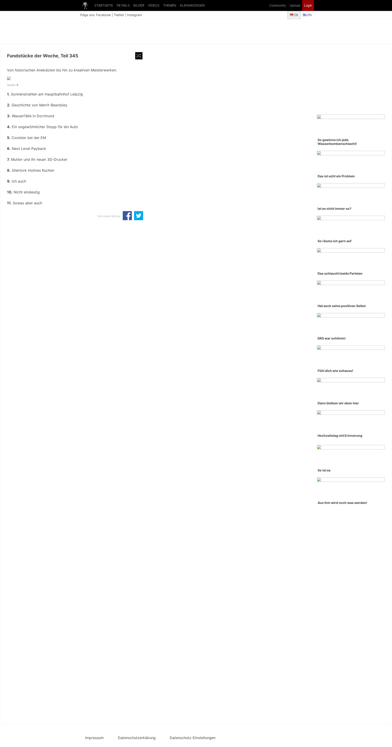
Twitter (119, 15)
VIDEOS (153, 5)
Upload (295, 5)
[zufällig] (138, 55)
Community (277, 5)
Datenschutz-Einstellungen (193, 737)
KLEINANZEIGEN (192, 5)
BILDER (138, 5)
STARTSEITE (103, 5)
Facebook (103, 15)
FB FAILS (123, 5)
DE (295, 15)
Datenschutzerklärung (137, 737)
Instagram (134, 15)
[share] (127, 216)
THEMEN (169, 5)
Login (308, 5)
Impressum (94, 737)
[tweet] (138, 216)
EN (309, 15)
